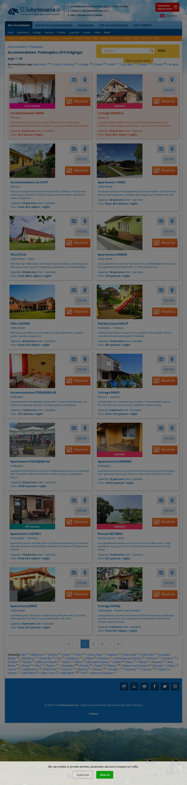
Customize (83, 775)
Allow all (104, 775)
